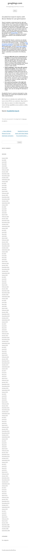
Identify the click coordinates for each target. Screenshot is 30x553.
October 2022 (5, 247)
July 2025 (4, 183)
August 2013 (5, 462)
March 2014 (4, 448)
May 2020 (4, 304)
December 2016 (5, 384)
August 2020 (5, 298)
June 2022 (4, 255)
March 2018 (4, 355)
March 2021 (4, 285)
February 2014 (5, 450)
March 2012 (4, 495)
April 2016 (4, 400)
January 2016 (5, 405)
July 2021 (4, 277)
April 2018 (4, 353)
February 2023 (5, 240)
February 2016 (5, 403)
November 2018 (6, 339)
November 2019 (6, 316)
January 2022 (5, 265)
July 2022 (4, 253)
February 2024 (5, 216)
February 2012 (5, 497)
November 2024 (6, 199)
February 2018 (5, 357)
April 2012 (4, 493)
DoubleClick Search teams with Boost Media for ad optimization (21, 133)
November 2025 (6, 175)
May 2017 (4, 374)
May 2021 (4, 281)
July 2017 (4, 370)
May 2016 (4, 398)
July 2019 (4, 324)
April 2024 (4, 212)
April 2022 (4, 259)
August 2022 (5, 251)
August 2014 (5, 439)
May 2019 (4, 327)
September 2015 (6, 413)
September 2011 (6, 507)
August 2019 (5, 322)
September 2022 (6, 249)
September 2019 (6, 320)
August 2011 (5, 509)
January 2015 (5, 429)
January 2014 (5, 452)
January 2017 (5, 382)
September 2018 (6, 343)
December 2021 (5, 267)
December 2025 (5, 173)
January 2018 (5, 359)
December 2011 (5, 501)
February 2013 (5, 474)
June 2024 (4, 208)
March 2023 (4, 238)
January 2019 (5, 335)
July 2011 (4, 511)
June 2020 (4, 302)
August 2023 (5, 228)
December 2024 (5, 197)
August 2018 (5, 345)
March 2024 (4, 214)
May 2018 (4, 351)
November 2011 (6, 503)
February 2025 (5, 193)
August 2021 (5, 275)
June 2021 (4, 279)
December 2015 (5, 407)
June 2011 (4, 513)
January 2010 (5, 522)
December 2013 (5, 454)
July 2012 (4, 487)
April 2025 (4, 189)
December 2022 (5, 244)
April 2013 (4, 470)
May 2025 (4, 187)
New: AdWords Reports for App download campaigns (7, 133)
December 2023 (5, 220)
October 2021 (5, 271)
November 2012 (6, 480)
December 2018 (5, 337)
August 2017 (5, 368)
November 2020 (6, 292)
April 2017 (4, 376)
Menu (15, 10)
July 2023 (4, 230)
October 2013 (5, 458)
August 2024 (5, 205)
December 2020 (5, 290)
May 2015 (4, 421)
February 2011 (5, 519)
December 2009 (5, 524)
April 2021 (4, 283)
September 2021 (6, 273)
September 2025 (6, 179)
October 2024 (5, 201)
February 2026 (5, 169)
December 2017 (5, 361)
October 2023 (5, 224)
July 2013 (4, 464)
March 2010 (4, 520)
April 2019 (4, 329)
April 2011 (4, 515)
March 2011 (4, 517)
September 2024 (6, 203)
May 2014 (4, 444)
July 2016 (4, 394)
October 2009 (5, 528)
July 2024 (4, 207)
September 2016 (6, 390)
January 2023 (5, 242)
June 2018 (4, 349)
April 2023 (4, 236)
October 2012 (5, 481)
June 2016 (4, 396)
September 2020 (6, 296)
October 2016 (5, 388)
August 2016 (5, 392)
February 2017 (5, 380)
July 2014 (4, 441)
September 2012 (6, 483)
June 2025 (4, 185)
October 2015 (5, 411)
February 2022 (5, 263)
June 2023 (4, 232)
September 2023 (6, 226)
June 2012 (4, 489)
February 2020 (5, 310)
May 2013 (4, 468)
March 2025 (4, 191)
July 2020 (4, 300)
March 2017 (4, 378)
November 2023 (6, 222)
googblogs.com (15, 3)
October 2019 (5, 318)
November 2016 (6, 386)
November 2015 (6, 409)
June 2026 (4, 162)
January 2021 (5, 288)
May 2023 (4, 234)
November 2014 (6, 433)
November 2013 (6, 456)
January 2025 (5, 195)
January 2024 (5, 218)
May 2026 (4, 164)
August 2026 (5, 158)
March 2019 (4, 331)
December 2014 (5, 431)
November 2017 (6, 363)
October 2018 (5, 341)
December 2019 (5, 314)
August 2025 (5, 181)
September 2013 (6, 460)
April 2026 (4, 166)
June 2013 (4, 466)
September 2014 (6, 437)
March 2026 (4, 168)
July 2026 (4, 160)
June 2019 (4, 325)
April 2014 (4, 446)
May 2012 (4, 491)
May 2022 (4, 257)
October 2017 (5, 364)
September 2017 (6, 366)
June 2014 (4, 442)
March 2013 (4, 472)
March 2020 (4, 308)
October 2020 (5, 294)
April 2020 (4, 306)
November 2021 (6, 269)
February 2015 (5, 427)
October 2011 (5, 505)
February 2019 (5, 333)
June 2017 (4, 372)
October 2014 (5, 435)
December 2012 (5, 478)
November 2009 (6, 526)
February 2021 (5, 286)
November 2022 (6, 246)
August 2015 (5, 415)
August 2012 (5, 485)
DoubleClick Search (13, 111)
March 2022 (4, 261)
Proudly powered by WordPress (9, 550)
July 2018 (4, 347)
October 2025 (5, 177)
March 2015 (4, 425)
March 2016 (4, 402)
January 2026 (5, 171)
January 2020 (5, 312)
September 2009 (6, 530)
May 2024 (4, 210)
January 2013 (5, 476)
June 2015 (4, 419)
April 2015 (4, 423)
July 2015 (4, 417)
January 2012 (5, 499)
